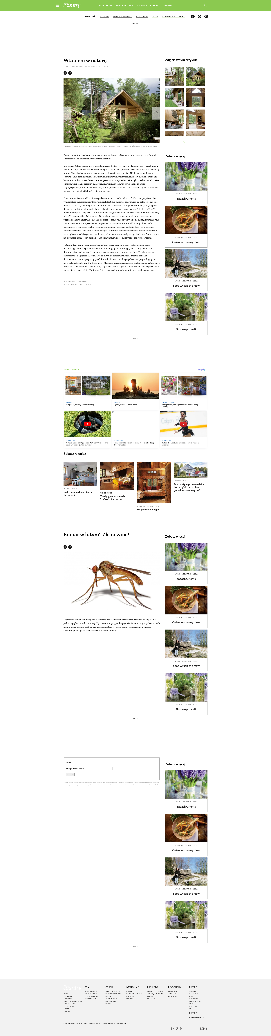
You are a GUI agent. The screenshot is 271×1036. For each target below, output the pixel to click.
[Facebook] (193, 16)
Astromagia (142, 16)
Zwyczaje (172, 994)
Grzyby (150, 996)
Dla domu (130, 996)
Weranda (104, 16)
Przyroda (142, 5)
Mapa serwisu (69, 1006)
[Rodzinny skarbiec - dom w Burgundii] (80, 473)
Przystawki (193, 994)
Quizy (132, 5)
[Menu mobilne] (57, 5)
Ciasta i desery (195, 1001)
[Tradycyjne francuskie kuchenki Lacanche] (117, 476)
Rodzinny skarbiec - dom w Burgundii (78, 493)
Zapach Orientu (186, 198)
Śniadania (193, 991)
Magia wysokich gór (148, 509)
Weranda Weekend (122, 16)
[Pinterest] (206, 16)
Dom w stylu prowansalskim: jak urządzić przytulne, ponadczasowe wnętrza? (190, 487)
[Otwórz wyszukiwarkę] (205, 5)
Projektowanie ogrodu (111, 1002)
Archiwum (68, 996)
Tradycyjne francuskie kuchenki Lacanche (112, 498)
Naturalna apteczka (135, 994)
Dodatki (192, 1004)
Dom (101, 5)
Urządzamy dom (106, 493)
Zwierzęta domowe (155, 991)
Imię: (68, 762)
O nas (66, 994)
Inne (191, 1009)
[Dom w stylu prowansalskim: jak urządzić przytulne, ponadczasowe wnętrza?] (191, 470)
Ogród (109, 5)
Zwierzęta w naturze (155, 994)
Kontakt (67, 1011)
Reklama (67, 1009)
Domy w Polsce (90, 991)
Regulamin (68, 999)
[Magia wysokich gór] (154, 482)
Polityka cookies (70, 1004)
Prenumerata (196, 1017)
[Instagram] (199, 16)
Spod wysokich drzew (186, 285)
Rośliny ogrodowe (113, 994)
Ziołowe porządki (186, 329)
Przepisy (168, 5)
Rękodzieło (155, 5)
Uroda (129, 991)
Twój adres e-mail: (75, 768)
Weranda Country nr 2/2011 (186, 194)
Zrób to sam (173, 996)
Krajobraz (151, 999)
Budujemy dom (90, 999)
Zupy (191, 996)
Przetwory (193, 1006)
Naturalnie (121, 5)
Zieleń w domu (111, 999)
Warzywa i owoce (112, 991)
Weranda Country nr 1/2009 (148, 506)
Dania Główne (195, 999)
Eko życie (130, 999)
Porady (108, 996)
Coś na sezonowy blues (186, 242)
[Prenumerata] (201, 1028)
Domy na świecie (70, 488)
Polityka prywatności (73, 1001)
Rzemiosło (172, 991)
